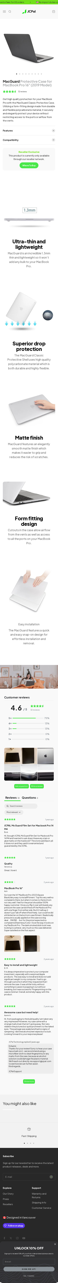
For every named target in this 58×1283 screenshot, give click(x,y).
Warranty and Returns (39, 1195)
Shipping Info (39, 1202)
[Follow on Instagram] (17, 1238)
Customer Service (41, 1207)
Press (6, 1199)
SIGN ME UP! (29, 1269)
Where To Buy (29, 165)
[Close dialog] (55, 1244)
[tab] (30, 798)
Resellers (8, 1204)
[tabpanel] (29, 944)
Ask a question (21, 786)
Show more (29, 1081)
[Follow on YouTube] (23, 1238)
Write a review (37, 786)
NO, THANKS (29, 1276)
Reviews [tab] (12, 797)
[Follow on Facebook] (4, 1238)
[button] (12, 756)
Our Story (8, 1193)
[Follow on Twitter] (10, 1238)
